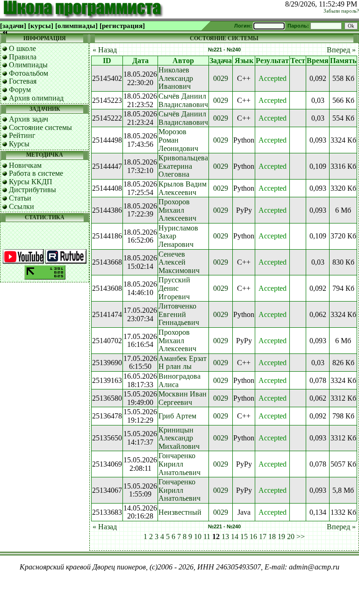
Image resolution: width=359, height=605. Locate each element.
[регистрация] (122, 25)
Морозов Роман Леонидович (178, 140)
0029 (220, 78)
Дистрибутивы (32, 190)
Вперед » (341, 50)
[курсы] (40, 25)
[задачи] (13, 25)
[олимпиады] (76, 25)
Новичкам (25, 165)
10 (197, 536)
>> (300, 536)
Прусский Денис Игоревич (174, 288)
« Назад (105, 50)
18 (272, 536)
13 (225, 536)
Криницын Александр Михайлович (179, 438)
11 (206, 536)
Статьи (20, 198)
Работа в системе (36, 173)
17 (262, 536)
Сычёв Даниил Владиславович (183, 100)
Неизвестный (179, 512)
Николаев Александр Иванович (175, 78)
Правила (22, 57)
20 (290, 536)
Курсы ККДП (30, 182)
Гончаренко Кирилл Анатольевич (179, 464)
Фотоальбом (28, 73)
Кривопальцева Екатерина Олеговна (183, 166)
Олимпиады (28, 65)
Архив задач (28, 119)
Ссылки (21, 206)
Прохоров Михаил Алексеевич (177, 210)
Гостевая (22, 81)
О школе (22, 48)
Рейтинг (22, 135)
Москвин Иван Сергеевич (182, 398)
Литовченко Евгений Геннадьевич (178, 314)
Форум (20, 90)
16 (253, 536)
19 (281, 536)
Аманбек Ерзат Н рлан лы (182, 362)
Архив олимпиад (36, 98)
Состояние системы (40, 127)
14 (234, 536)
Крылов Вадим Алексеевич (182, 188)
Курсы (19, 144)
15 (244, 536)
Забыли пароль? (341, 11)
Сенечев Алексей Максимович (179, 262)
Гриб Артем (177, 416)
